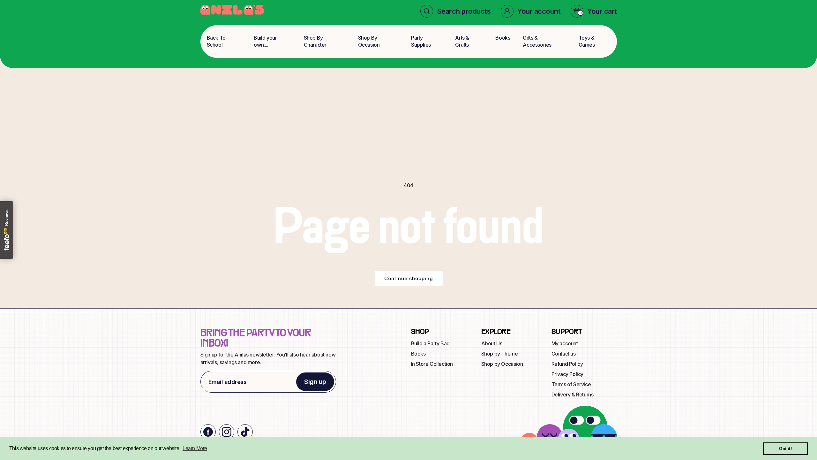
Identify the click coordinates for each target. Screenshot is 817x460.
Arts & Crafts (462, 41)
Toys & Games (587, 41)
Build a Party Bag (430, 343)
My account (564, 343)
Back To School (216, 41)
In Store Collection (432, 364)
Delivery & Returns (572, 394)
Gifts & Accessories (537, 41)
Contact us (563, 353)
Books (502, 37)
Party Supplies (421, 41)
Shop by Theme (499, 353)
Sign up (315, 382)
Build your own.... (265, 41)
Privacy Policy (567, 374)
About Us (491, 343)
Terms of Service (571, 384)
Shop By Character (315, 41)
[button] (455, 11)
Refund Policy (567, 364)
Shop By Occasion (369, 41)
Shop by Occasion (502, 364)
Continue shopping (408, 278)
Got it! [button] (785, 448)
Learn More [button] (195, 448)
